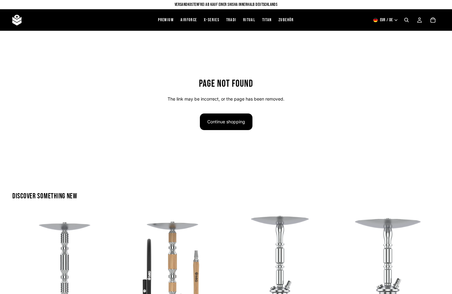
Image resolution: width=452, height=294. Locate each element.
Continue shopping (226, 121)
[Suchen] (406, 20)
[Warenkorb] (433, 20)
